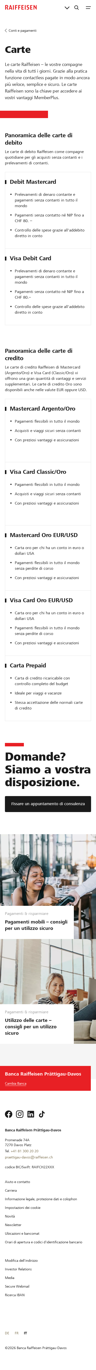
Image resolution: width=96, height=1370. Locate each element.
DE (7, 1333)
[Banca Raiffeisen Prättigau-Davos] (21, 7)
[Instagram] (19, 1114)
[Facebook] (8, 1114)
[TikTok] (42, 1114)
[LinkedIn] (30, 1114)
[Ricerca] (76, 7)
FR (16, 1333)
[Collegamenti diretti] (67, 7)
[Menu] (88, 7)
